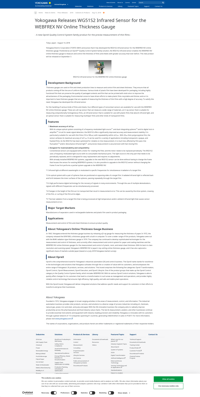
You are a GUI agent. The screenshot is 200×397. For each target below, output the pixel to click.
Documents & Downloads (100, 339)
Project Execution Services (78, 351)
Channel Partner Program (135, 357)
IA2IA (112, 352)
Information (77, 339)
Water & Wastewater (42, 365)
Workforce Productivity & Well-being (62, 340)
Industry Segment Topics (119, 344)
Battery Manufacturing (43, 368)
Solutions (90, 6)
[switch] (74, 393)
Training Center (135, 345)
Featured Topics (133, 6)
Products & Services (105, 6)
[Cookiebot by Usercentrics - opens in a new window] (28, 393)
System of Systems (117, 350)
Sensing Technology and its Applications (119, 366)
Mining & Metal (40, 353)
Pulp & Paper (40, 359)
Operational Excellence (62, 353)
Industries (78, 6)
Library (120, 6)
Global (134, 2)
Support (146, 6)
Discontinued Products (80, 366)
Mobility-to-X (40, 370)
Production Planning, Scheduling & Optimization (61, 369)
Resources (95, 342)
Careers (127, 2)
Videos (94, 345)
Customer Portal (135, 351)
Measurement (77, 345)
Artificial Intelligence (117, 358)
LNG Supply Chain (41, 342)
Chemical (39, 345)
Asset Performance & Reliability (61, 349)
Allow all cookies (168, 379)
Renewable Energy (42, 351)
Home (41, 13)
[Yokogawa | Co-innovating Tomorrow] (43, 4)
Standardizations (116, 370)
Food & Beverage (41, 356)
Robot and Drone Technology (116, 362)
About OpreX (115, 347)
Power (38, 348)
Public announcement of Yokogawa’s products (81, 362)
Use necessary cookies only (168, 386)
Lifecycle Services (79, 355)
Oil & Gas (39, 339)
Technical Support (135, 339)
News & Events (111, 2)
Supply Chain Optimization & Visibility (62, 363)
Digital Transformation (118, 355)
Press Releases (63, 13)
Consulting (76, 348)
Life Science (77, 358)
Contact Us (158, 6)
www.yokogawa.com (63, 319)
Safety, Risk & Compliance (59, 345)
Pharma (38, 373)
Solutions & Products (82, 13)
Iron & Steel (39, 362)
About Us (120, 2)
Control (75, 342)
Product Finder (134, 348)
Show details (122, 393)
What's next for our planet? (117, 340)
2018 (71, 13)
